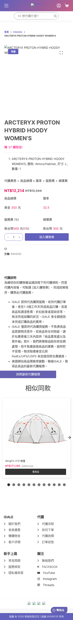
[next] (69, 437)
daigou (16, 253)
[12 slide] (64, 484)
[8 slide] (44, 484)
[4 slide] (23, 484)
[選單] (6, 6)
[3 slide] (18, 484)
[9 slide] (49, 484)
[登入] (59, 6)
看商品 (35, 471)
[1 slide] (8, 484)
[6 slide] (34, 484)
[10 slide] (54, 484)
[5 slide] (29, 484)
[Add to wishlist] (5, 248)
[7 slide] (39, 484)
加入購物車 (46, 237)
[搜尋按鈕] (55, 15)
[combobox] (33, 15)
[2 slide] (13, 484)
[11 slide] (59, 484)
